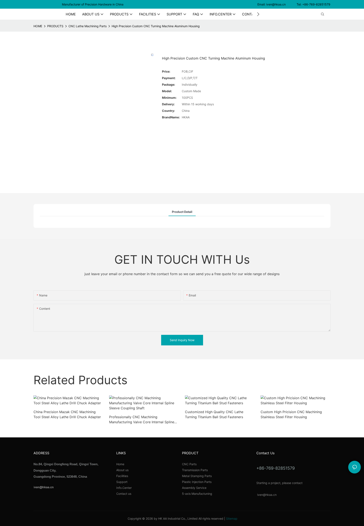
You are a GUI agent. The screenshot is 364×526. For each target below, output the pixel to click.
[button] (258, 14)
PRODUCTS (55, 26)
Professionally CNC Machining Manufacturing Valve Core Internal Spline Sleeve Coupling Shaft (141, 420)
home (37, 26)
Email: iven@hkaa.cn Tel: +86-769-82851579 (294, 4)
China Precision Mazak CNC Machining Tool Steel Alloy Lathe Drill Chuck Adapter (67, 414)
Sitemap (231, 518)
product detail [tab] (182, 212)
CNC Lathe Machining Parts (87, 26)
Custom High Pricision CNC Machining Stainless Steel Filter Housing (291, 414)
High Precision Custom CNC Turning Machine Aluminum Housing (156, 26)
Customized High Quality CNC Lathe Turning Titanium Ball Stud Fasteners (214, 414)
